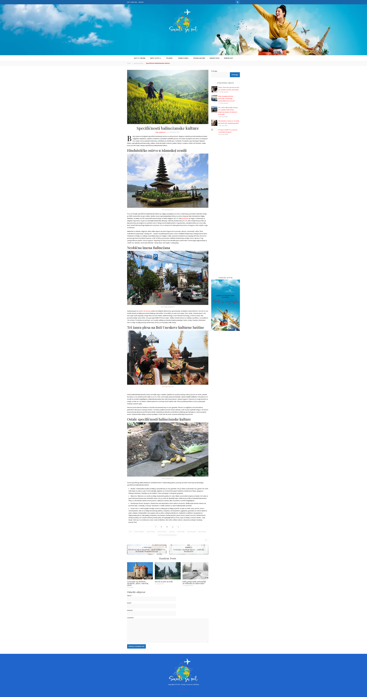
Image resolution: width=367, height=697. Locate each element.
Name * (129, 595)
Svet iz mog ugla (132, 2)
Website (130, 610)
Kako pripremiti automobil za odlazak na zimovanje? (194, 582)
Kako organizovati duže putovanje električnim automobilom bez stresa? (226, 98)
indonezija (172, 531)
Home (129, 63)
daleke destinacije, (145, 311)
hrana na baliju (151, 531)
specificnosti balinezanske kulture (167, 535)
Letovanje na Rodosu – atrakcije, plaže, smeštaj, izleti (138, 583)
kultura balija (180, 531)
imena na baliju (162, 531)
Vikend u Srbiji (183, 58)
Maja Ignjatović (160, 132)
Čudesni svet (228, 58)
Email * (129, 603)
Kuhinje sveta (214, 58)
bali (130, 531)
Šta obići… (169, 58)
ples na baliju (202, 531)
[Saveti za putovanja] (183, 21)
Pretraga (214, 71)
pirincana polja (191, 531)
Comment (130, 618)
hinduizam (185, 218)
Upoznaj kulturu (199, 58)
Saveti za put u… (156, 58)
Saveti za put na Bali (164, 581)
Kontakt (141, 2)
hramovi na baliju (139, 531)
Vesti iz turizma (139, 58)
